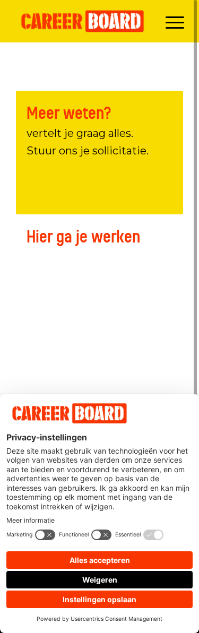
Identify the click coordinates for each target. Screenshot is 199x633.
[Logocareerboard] (82, 21)
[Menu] (169, 21)
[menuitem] (169, 21)
